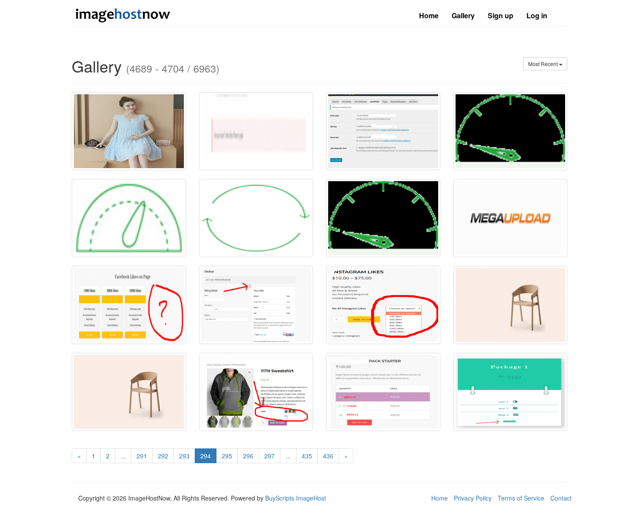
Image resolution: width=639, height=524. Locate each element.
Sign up (500, 15)
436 (328, 455)
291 (141, 455)
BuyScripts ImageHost (295, 498)
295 (227, 455)
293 (184, 455)
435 (307, 455)
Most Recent (543, 63)
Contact (561, 498)
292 (163, 455)
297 (269, 455)
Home (429, 15)
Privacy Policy (473, 498)
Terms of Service (521, 498)
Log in (536, 15)
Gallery (463, 15)
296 (248, 455)
